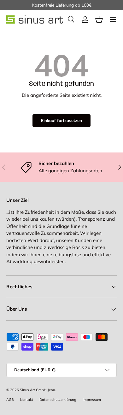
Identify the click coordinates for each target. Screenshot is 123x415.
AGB (10, 399)
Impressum (92, 399)
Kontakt (26, 399)
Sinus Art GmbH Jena (37, 390)
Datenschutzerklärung (57, 399)
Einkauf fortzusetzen (61, 120)
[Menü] (113, 19)
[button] (99, 19)
